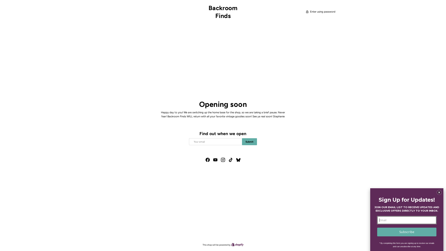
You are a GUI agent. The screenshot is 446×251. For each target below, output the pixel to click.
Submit (249, 141)
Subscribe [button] (406, 232)
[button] (439, 192)
